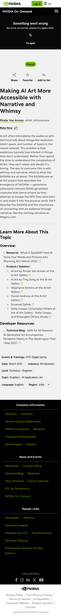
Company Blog (32, 465)
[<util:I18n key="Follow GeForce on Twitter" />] (34, 580)
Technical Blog (14, 473)
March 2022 (15, 364)
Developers (12, 517)
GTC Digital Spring (36, 357)
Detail (30, 64)
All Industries (47, 364)
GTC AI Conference (17, 488)
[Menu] (56, 11)
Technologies (13, 444)
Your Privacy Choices (39, 595)
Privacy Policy (14, 595)
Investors (27, 414)
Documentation (42, 533)
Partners (29, 517)
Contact (30, 607)
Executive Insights (16, 525)
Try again (30, 43)
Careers (31, 444)
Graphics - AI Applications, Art (26, 377)
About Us (11, 414)
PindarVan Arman (12, 120)
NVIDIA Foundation (17, 429)
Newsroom (12, 465)
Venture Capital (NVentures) (23, 421)
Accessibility (41, 599)
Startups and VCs (16, 533)
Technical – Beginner (20, 370)
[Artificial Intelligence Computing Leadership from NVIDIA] (12, 3)
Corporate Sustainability (20, 436)
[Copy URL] (30, 35)
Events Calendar (38, 481)
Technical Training (16, 540)
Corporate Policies (17, 603)
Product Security (42, 603)
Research (39, 429)
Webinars (34, 473)
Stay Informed (14, 481)
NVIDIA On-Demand (18, 496)
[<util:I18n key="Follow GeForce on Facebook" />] (16, 580)
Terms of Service (19, 599)
